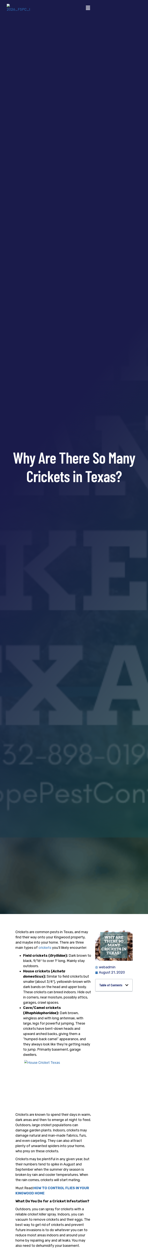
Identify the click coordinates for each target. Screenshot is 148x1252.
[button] (88, 8)
